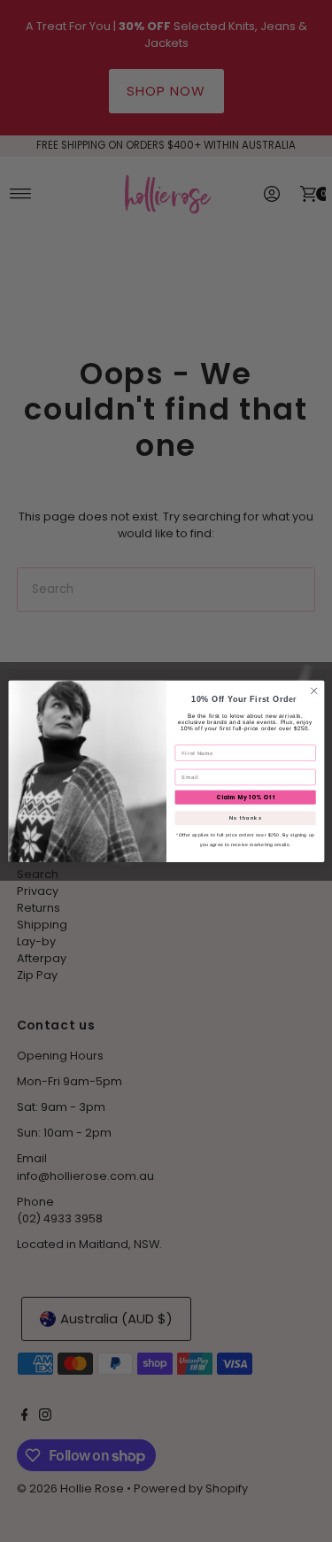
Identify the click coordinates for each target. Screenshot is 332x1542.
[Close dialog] (313, 690)
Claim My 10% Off (245, 797)
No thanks (245, 817)
